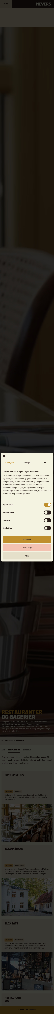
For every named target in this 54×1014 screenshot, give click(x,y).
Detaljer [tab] (27, 463)
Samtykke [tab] (9, 463)
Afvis (27, 556)
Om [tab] (44, 463)
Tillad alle (27, 539)
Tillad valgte (27, 548)
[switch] (47, 512)
